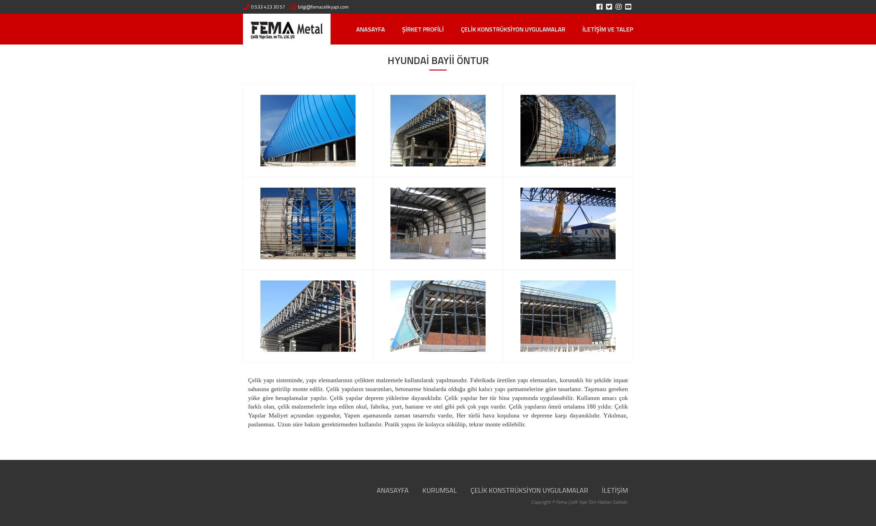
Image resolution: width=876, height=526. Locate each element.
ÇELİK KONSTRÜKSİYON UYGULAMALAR (513, 29)
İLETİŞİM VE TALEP (607, 29)
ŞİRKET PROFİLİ (423, 29)
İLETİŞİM (615, 490)
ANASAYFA (370, 29)
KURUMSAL (439, 490)
